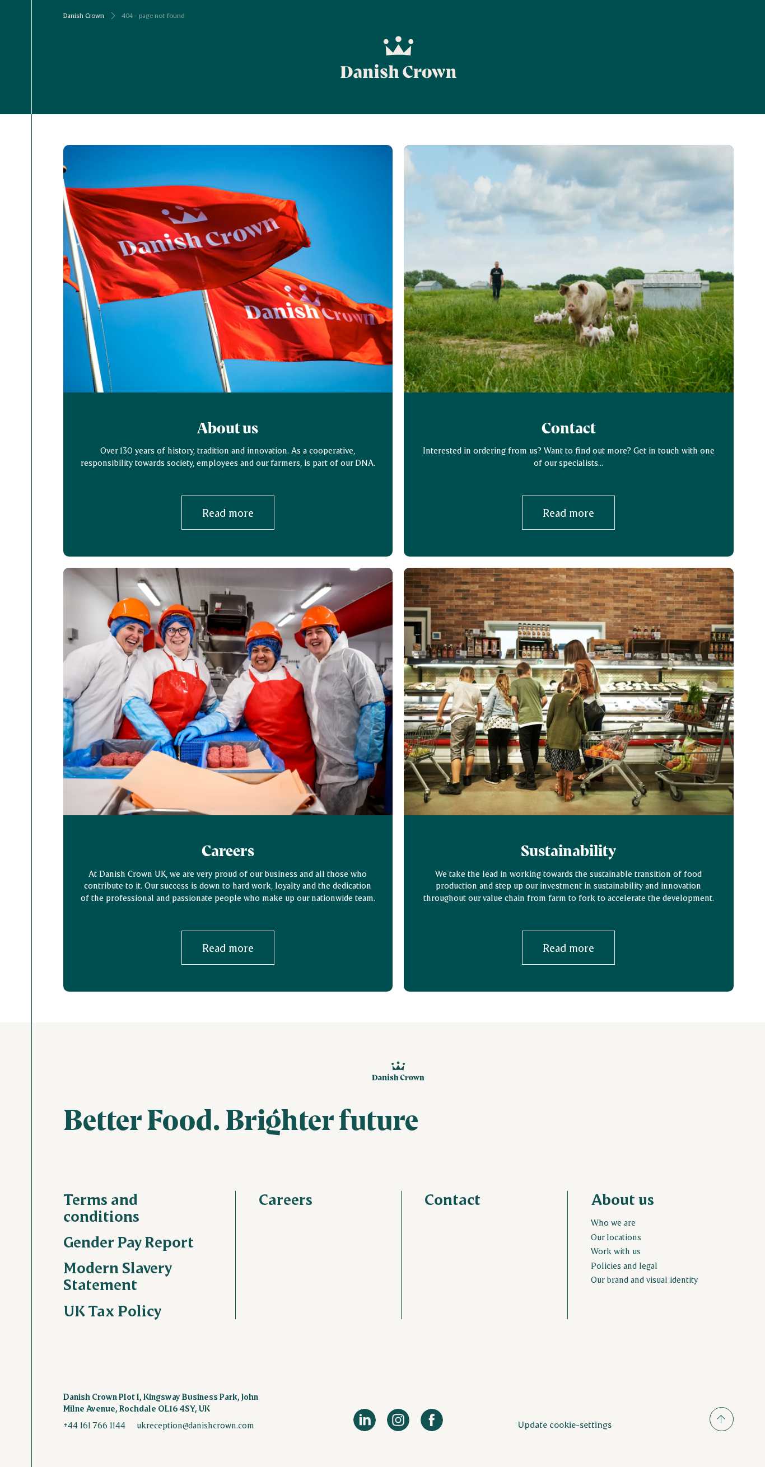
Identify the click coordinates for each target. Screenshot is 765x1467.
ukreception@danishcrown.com (195, 1425)
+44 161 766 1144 (94, 1425)
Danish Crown (83, 16)
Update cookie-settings (564, 1424)
